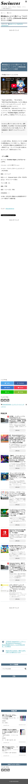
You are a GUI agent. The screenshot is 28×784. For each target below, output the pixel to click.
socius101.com (6, 725)
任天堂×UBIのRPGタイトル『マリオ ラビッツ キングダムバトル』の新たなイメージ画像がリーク (17, 548)
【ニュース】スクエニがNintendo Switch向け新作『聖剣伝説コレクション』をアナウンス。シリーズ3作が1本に (17, 476)
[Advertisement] (14, 45)
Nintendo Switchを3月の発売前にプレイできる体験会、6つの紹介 (17, 531)
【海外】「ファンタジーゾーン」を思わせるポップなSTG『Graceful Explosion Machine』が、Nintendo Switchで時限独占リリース (17, 458)
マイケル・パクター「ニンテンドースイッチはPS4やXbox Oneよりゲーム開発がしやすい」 (17, 494)
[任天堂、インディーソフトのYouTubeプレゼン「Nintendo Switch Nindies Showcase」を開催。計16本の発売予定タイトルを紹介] (5, 420)
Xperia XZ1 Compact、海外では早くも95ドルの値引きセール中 (16, 651)
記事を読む (17, 430)
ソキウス (3, 406)
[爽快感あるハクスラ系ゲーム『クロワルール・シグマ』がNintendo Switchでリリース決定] (7, 387)
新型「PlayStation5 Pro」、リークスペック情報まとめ (10, 747)
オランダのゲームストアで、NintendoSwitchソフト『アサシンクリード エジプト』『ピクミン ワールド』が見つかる (17, 588)
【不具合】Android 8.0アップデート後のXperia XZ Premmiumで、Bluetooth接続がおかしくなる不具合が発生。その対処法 (14, 644)
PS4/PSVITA (20, 24)
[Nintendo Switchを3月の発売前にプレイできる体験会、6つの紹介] (5, 533)
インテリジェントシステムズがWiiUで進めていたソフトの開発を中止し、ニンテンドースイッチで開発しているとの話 (17, 512)
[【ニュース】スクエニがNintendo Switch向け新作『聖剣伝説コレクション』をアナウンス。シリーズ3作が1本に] (5, 476)
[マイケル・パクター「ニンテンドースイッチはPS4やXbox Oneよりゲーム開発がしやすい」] (5, 495)
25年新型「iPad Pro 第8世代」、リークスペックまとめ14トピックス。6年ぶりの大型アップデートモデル (10, 731)
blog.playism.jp (10, 208)
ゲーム (14, 24)
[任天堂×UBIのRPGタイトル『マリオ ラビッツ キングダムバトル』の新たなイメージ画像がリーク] (5, 549)
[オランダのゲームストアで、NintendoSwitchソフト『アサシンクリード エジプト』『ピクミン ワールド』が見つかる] (5, 588)
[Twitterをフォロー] (2, 400)
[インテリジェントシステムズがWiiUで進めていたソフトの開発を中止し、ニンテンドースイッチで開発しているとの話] (5, 513)
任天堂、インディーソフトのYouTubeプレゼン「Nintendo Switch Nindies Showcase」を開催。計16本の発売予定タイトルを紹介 (17, 419)
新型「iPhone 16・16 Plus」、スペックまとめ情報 (10, 716)
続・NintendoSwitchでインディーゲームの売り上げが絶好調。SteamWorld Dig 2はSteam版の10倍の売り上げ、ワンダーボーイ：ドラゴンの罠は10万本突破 (17, 439)
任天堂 (11, 24)
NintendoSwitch (4, 25)
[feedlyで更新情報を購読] (5, 400)
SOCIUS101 (15, 781)
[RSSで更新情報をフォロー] (8, 400)
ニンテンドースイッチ (18, 404)
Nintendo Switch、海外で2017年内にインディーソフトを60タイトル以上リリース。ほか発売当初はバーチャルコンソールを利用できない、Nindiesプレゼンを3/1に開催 (17, 568)
